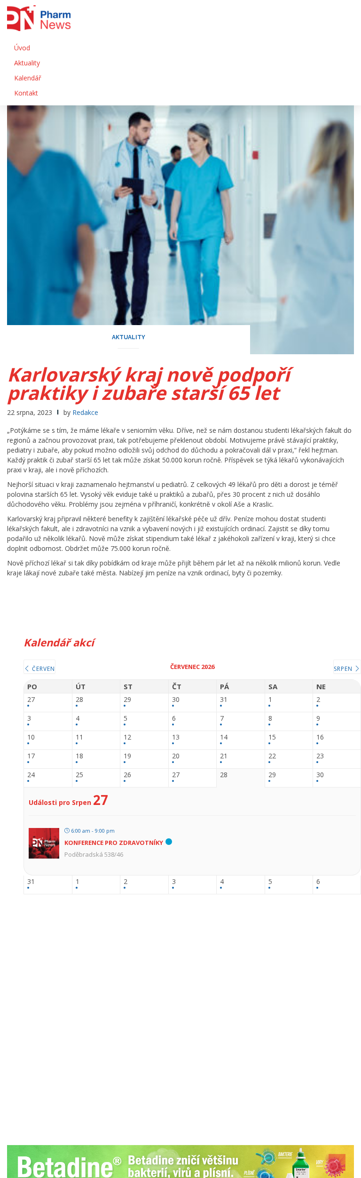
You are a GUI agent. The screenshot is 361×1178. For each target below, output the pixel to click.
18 (79, 756)
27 (31, 700)
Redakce (85, 412)
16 (320, 737)
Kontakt (26, 92)
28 (79, 700)
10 (31, 737)
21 (224, 756)
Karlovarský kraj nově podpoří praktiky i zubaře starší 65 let (148, 383)
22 (272, 756)
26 (127, 775)
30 (176, 700)
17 (31, 756)
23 (320, 756)
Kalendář (27, 77)
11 (79, 737)
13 (176, 737)
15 (272, 737)
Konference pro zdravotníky (113, 842)
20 (176, 756)
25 (79, 775)
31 (224, 700)
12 (127, 737)
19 (127, 756)
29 (127, 700)
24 (31, 775)
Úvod (22, 47)
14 (224, 737)
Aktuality (27, 62)
